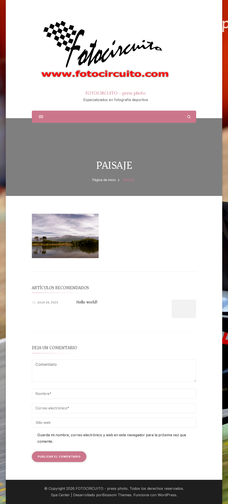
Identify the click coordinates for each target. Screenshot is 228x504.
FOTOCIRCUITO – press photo (116, 93)
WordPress (167, 495)
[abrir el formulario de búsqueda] (189, 117)
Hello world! (87, 302)
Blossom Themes (116, 495)
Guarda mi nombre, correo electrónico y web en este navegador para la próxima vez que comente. (111, 438)
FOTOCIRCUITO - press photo (102, 488)
